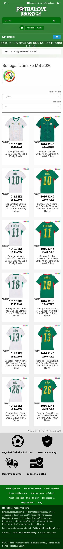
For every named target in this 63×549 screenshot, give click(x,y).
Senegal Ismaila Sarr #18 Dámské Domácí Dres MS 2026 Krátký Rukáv (16, 312)
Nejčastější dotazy (18, 493)
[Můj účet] (59, 3)
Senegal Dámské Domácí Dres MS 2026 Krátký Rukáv (16, 154)
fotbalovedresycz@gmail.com (42, 3)
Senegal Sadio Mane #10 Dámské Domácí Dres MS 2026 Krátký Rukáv (16, 207)
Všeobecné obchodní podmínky (24, 498)
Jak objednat (48, 498)
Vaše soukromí (51, 488)
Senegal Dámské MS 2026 (25, 51)
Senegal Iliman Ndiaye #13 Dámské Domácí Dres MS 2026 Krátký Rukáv (16, 364)
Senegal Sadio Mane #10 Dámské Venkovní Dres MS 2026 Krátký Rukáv (47, 207)
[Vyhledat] (54, 20)
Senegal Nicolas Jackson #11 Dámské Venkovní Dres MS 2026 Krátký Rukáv (47, 260)
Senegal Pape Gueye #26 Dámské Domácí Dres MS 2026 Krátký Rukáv (16, 416)
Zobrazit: (57, 101)
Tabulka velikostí (32, 488)
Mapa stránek (28, 502)
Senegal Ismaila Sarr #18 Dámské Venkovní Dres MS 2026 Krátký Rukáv (47, 312)
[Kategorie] (57, 37)
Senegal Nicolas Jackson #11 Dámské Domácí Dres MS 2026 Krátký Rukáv (16, 260)
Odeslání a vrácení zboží (42, 493)
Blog (40, 502)
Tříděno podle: (54, 91)
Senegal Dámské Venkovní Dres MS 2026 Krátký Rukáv (47, 154)
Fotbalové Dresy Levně (44, 528)
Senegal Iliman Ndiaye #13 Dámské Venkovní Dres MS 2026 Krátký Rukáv (47, 364)
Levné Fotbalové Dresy (13, 546)
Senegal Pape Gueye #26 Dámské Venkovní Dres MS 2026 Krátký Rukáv (47, 416)
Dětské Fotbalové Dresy (24, 532)
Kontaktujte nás (12, 488)
